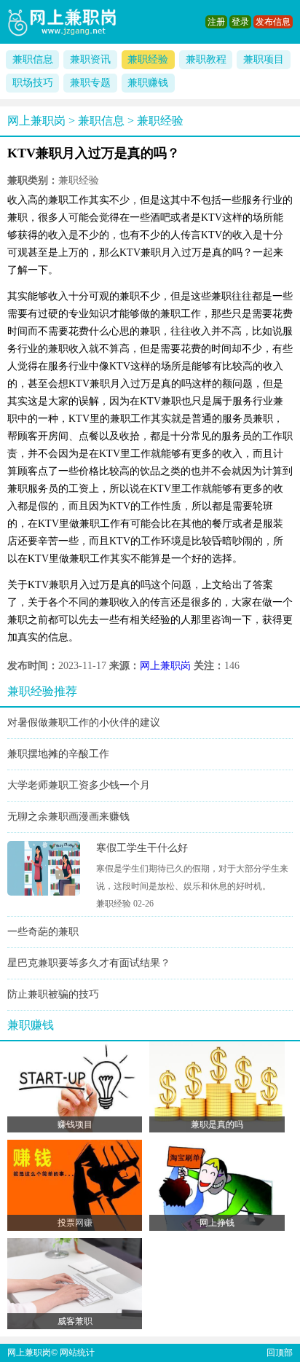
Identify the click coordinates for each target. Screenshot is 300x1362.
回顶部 (280, 1352)
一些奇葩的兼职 (43, 931)
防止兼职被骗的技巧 (53, 994)
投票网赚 (75, 1223)
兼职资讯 (90, 59)
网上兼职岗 (36, 120)
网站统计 (77, 1352)
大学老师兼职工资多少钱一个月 (78, 785)
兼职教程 (206, 59)
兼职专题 (90, 82)
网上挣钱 (217, 1223)
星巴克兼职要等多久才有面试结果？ (88, 963)
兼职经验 (147, 59)
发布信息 (273, 22)
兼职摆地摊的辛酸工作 (58, 753)
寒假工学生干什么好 (142, 847)
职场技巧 (32, 82)
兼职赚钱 (147, 82)
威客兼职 (75, 1321)
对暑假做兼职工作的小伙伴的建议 (83, 722)
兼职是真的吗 (217, 1124)
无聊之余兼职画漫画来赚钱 (68, 816)
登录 (240, 22)
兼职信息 (32, 59)
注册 (216, 22)
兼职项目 (263, 59)
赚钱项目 (75, 1124)
